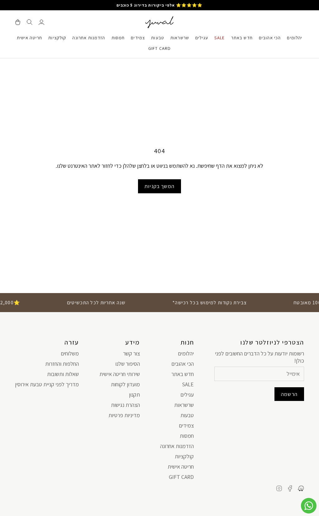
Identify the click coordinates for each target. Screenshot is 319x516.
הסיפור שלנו (127, 363)
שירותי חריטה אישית (119, 374)
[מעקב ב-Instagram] (279, 488)
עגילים (201, 38)
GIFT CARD (159, 48)
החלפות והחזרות (62, 363)
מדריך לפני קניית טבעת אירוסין (47, 384)
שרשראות (179, 38)
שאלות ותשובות (63, 374)
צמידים (138, 38)
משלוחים (70, 353)
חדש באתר (242, 38)
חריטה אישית (29, 38)
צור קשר (131, 353)
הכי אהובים (270, 38)
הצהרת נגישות (125, 404)
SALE (219, 38)
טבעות (157, 38)
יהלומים (294, 38)
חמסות (118, 38)
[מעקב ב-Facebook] (290, 488)
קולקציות (57, 38)
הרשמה (289, 394)
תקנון (134, 394)
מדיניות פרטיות (124, 415)
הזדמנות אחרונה (88, 38)
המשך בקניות (159, 186)
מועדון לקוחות (125, 384)
